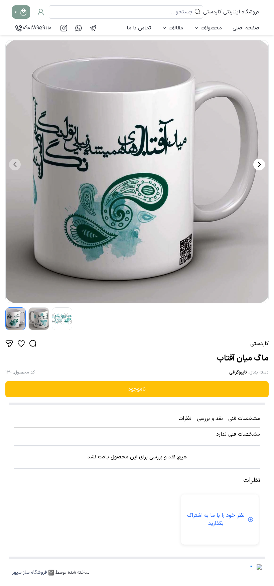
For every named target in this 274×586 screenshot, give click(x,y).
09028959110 (37, 28)
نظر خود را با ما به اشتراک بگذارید (216, 519)
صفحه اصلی (246, 28)
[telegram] (93, 28)
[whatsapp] (78, 28)
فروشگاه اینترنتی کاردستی (231, 12)
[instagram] (64, 28)
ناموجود (137, 389)
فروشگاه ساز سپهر (29, 572)
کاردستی (259, 344)
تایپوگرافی (238, 372)
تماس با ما (139, 28)
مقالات (175, 28)
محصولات (211, 28)
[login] (41, 12)
